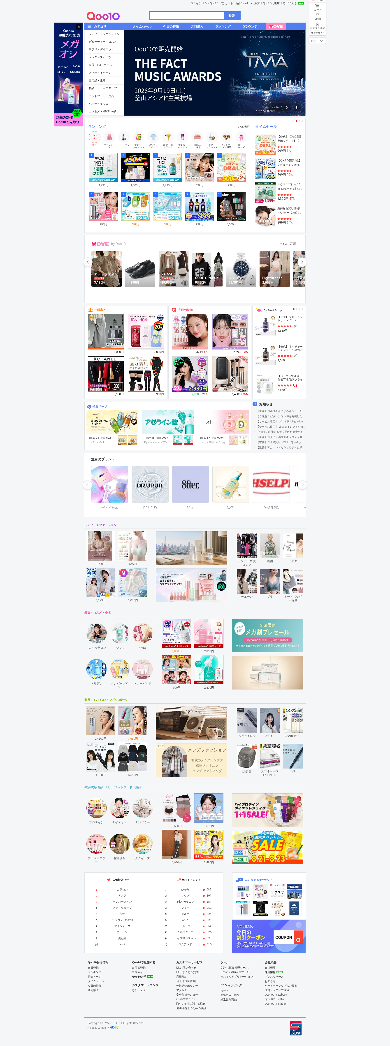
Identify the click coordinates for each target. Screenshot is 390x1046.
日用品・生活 (97, 80)
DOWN (322, 41)
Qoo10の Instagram (276, 1003)
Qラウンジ (138, 990)
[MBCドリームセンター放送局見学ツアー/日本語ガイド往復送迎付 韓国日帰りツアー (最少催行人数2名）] (294, 891)
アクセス (181, 990)
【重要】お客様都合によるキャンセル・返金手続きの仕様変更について (280, 411)
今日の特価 (185, 310)
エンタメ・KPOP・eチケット (106, 111)
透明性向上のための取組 (191, 1008)
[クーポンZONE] (269, 936)
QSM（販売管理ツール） (236, 967)
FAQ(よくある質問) (188, 972)
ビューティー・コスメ (103, 41)
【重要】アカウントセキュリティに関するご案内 (280, 447)
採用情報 (270, 972)
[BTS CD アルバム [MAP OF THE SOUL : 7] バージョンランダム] (277, 891)
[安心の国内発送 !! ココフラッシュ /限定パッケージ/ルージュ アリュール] (106, 373)
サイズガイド (317, 32)
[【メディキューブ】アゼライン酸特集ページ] (168, 422)
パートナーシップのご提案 (281, 985)
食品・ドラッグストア (103, 88)
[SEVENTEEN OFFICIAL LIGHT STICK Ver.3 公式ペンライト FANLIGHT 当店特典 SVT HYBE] (243, 908)
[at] (223, 422)
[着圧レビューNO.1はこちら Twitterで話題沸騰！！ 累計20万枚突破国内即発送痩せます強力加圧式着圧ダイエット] (146, 373)
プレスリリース (274, 976)
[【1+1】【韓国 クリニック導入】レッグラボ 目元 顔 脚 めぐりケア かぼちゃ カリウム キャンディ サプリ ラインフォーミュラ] (190, 373)
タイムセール (266, 126)
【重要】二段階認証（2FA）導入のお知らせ (280, 442)
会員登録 (93, 967)
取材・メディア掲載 (277, 990)
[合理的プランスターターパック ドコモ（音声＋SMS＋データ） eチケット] (294, 908)
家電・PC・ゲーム (100, 65)
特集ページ (100, 406)
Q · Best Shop (272, 310)
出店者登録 (139, 967)
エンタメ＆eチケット (259, 879)
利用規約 (181, 976)
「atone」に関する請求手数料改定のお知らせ (280, 431)
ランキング (97, 126)
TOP (313, 41)
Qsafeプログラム (186, 999)
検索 (232, 15)
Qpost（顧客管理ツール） (236, 972)
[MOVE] (276, 26)
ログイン (196, 3)
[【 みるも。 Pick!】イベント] (112, 422)
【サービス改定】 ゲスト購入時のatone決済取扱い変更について (280, 421)
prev (88, 262)
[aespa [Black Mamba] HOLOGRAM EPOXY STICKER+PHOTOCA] (260, 891)
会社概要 (270, 967)
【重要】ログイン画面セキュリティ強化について (280, 437)
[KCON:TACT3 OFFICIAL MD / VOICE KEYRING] (243, 891)
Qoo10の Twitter (274, 999)
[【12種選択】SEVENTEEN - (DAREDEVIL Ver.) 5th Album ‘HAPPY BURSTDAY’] (260, 908)
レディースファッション (104, 34)
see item (250, 536)
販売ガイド (139, 972)
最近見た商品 (229, 999)
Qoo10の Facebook (276, 994)
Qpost (244, 3)
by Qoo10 (118, 244)
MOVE (100, 244)
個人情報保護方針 (187, 981)
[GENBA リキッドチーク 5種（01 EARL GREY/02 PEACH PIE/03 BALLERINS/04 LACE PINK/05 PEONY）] (190, 331)
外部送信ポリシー (187, 985)
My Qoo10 (211, 3)
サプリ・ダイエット (101, 49)
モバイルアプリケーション (237, 976)
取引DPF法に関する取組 (191, 1003)
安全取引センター (187, 994)
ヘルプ (255, 3)
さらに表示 (243, 126)
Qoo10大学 (290, 3)
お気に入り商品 (230, 995)
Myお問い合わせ (186, 967)
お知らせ (266, 404)
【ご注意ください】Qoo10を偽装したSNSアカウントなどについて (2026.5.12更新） (280, 416)
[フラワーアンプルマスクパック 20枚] (146, 331)
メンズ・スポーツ (100, 57)
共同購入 (100, 310)
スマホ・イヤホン (100, 73)
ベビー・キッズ (98, 103)
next (302, 262)
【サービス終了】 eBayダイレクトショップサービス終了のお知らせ (280, 426)
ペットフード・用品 (101, 96)
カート (229, 3)
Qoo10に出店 (271, 3)
